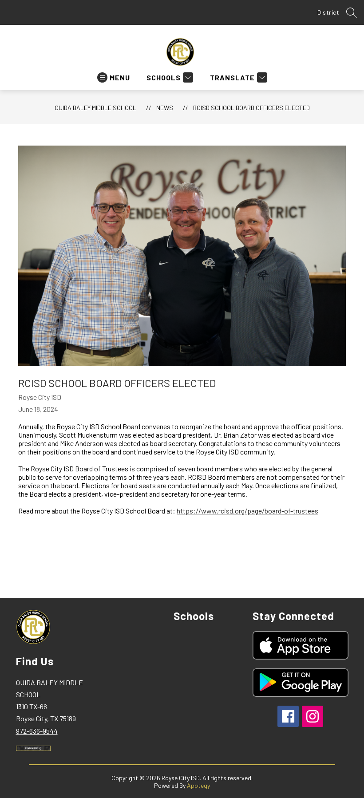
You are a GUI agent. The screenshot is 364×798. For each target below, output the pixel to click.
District (328, 12)
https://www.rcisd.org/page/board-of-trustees (247, 510)
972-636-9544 (37, 731)
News (164, 107)
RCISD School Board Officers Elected (251, 107)
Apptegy (198, 785)
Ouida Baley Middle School (95, 107)
